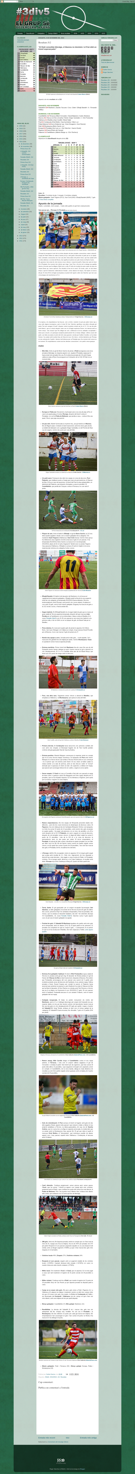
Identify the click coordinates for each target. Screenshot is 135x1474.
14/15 (82, 33)
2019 (21, 128)
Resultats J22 (105, 89)
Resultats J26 (105, 80)
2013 (21, 236)
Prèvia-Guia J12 (25, 196)
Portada (20, 33)
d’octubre (24, 209)
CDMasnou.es (86, 472)
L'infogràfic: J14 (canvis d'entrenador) (25, 153)
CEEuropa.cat (88, 317)
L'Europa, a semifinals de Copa (27, 177)
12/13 (96, 33)
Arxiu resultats (65, 33)
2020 (21, 126)
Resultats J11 (24, 206)
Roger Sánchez (108, 72)
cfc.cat (82, 530)
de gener (24, 232)
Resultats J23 (105, 87)
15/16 (75, 33)
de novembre (25, 146)
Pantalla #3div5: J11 (26, 203)
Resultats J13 (24, 172)
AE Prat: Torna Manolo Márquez (26, 199)
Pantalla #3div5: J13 (26, 169)
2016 (21, 136)
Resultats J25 (105, 82)
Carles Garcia (50, 1374)
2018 (21, 131)
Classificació (30, 33)
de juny (23, 219)
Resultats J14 (24, 159)
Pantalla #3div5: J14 (26, 157)
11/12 (103, 33)
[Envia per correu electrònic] (70, 1374)
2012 (21, 238)
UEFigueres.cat (89, 817)
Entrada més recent (46, 1438)
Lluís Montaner (87, 590)
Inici (67, 1438)
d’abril (23, 224)
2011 (21, 241)
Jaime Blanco (82, 94)
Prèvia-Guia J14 (25, 162)
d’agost (23, 214)
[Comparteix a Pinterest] (78, 1374)
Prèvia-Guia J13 (25, 174)
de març (23, 227)
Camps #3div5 (52, 33)
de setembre (25, 211)
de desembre (25, 144)
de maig (23, 222)
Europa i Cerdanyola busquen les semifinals (26, 182)
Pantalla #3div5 (51, 618)
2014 (21, 141)
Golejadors (41, 33)
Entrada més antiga (88, 1438)
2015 (21, 139)
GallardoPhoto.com (79, 1055)
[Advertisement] (23, 107)
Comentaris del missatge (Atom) (58, 1442)
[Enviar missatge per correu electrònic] (66, 1374)
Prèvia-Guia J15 (25, 148)
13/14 (89, 33)
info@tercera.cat (106, 55)
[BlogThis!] (72, 1374)
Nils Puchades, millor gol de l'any (27, 187)
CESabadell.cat (80, 690)
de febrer (24, 230)
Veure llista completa (46, 199)
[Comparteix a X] (74, 1374)
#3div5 (47, 1377)
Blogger (82, 1469)
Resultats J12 (24, 193)
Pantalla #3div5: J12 (26, 191)
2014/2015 (53, 1377)
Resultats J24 (105, 85)
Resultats (63, 1377)
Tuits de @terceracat (107, 62)
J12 (59, 1377)
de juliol (23, 217)
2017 (21, 134)
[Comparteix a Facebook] (76, 1374)
